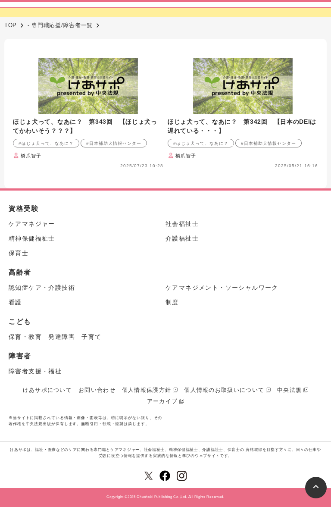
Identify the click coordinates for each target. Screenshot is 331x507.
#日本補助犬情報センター (113, 143)
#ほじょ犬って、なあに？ (46, 143)
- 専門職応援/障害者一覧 (60, 25)
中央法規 (289, 390)
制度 (172, 302)
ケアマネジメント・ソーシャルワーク (222, 287)
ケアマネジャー (32, 223)
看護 (15, 302)
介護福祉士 (182, 238)
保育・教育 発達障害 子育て (55, 336)
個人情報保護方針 (146, 390)
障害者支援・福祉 (35, 371)
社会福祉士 (182, 223)
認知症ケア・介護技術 (42, 287)
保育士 (18, 253)
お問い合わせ (97, 390)
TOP (10, 25)
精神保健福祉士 (32, 238)
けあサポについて (47, 390)
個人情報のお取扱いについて (224, 390)
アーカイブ (162, 401)
